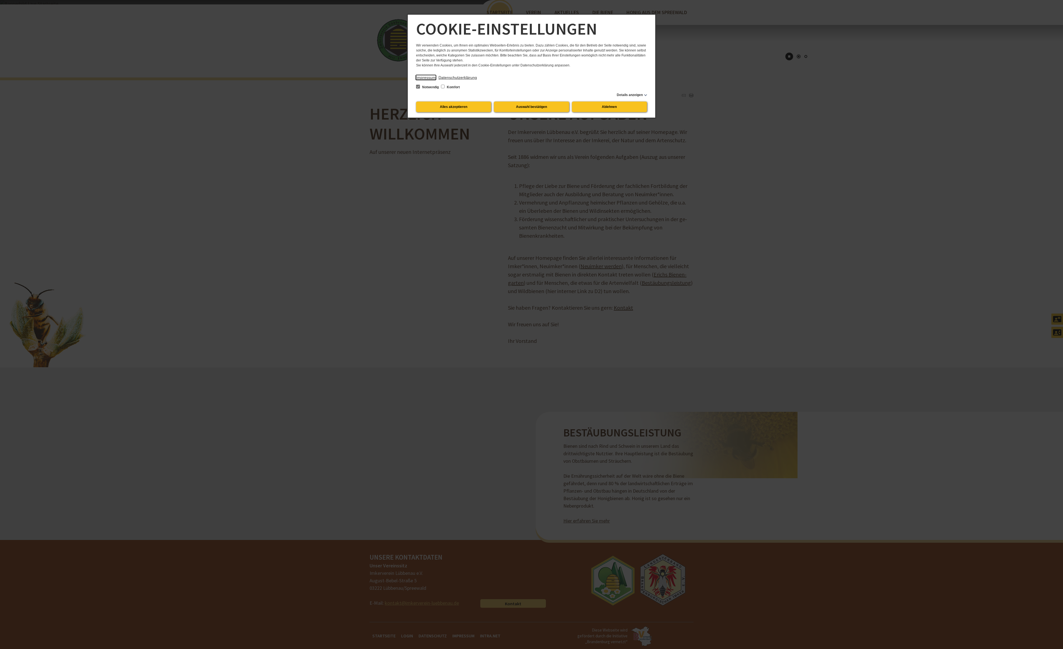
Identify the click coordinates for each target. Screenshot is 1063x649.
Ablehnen (609, 107)
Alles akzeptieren (453, 107)
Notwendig (430, 87)
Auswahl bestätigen (531, 107)
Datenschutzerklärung (457, 77)
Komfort (453, 87)
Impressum (426, 77)
